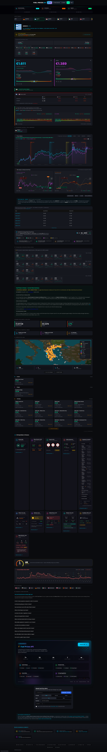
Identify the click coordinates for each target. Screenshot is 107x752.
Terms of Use (81, 744)
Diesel (66, 695)
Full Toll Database (49, 372)
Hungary (35, 47)
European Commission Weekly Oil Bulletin (76, 716)
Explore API (83, 644)
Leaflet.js (80, 731)
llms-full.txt (29, 308)
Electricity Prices (52, 744)
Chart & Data (71, 195)
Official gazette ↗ (86, 503)
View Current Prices (87, 34)
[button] (24, 340)
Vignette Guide (59, 372)
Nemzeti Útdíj (67, 731)
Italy (74, 47)
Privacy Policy (53, 706)
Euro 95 (56, 695)
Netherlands (59, 47)
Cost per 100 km (63, 744)
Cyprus (50, 47)
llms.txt (25, 308)
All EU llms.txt (34, 308)
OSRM (20, 737)
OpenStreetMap (84, 731)
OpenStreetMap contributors (88, 364)
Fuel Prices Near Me (41, 744)
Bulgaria (20, 47)
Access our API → (28, 208)
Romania (27, 47)
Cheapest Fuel (30, 744)
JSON (82, 195)
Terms (57, 706)
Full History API (89, 195)
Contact (58, 747)
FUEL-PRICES (39, 2)
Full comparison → (35, 103)
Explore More (89, 569)
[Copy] (17, 84)
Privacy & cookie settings (4, 750)
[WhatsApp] (19, 84)
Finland (81, 47)
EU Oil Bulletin (30, 292)
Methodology (72, 744)
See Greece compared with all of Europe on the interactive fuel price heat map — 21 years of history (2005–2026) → (34, 137)
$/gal (71, 2)
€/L (68, 2)
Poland (42, 47)
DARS (63, 731)
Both (46, 695)
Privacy (89, 744)
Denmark (67, 47)
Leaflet (83, 364)
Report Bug (50, 747)
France (88, 47)
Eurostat (20, 731)
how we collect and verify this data (45, 718)
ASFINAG (60, 731)
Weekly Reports (20, 744)
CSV (77, 195)
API (89, 304)
